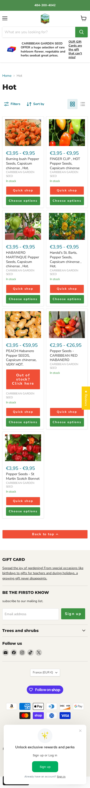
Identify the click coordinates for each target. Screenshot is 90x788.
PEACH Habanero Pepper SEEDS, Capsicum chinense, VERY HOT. (21, 358)
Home (7, 76)
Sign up (73, 613)
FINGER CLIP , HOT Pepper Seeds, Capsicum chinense (65, 163)
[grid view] (72, 104)
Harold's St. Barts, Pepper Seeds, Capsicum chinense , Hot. (65, 259)
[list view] (83, 104)
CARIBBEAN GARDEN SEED (20, 484)
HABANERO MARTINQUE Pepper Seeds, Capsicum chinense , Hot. (22, 259)
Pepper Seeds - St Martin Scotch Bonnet (22, 476)
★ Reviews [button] (86, 398)
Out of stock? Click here (23, 379)
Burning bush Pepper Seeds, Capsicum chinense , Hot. (22, 163)
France (43, 672)
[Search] (81, 32)
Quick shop (23, 190)
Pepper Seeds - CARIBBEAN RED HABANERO (64, 355)
